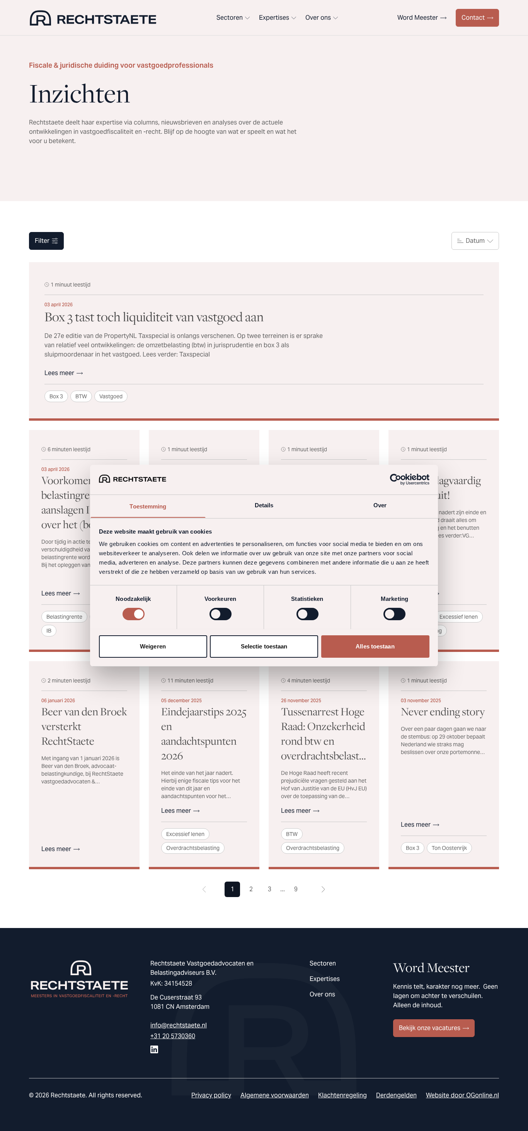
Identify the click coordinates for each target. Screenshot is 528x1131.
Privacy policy (211, 1095)
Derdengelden (396, 1095)
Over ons (318, 18)
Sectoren (229, 18)
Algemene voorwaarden (274, 1095)
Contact (473, 18)
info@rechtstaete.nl (178, 1025)
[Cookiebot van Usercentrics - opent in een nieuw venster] (395, 479)
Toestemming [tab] (147, 506)
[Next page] (323, 889)
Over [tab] (380, 505)
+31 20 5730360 (172, 1036)
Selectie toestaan (264, 646)
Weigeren (153, 646)
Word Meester (417, 18)
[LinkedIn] (154, 1049)
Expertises (274, 18)
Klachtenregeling (342, 1095)
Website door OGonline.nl (462, 1095)
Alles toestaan (375, 646)
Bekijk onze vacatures (429, 1028)
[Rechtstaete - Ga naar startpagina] (93, 17)
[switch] (220, 614)
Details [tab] (264, 505)
